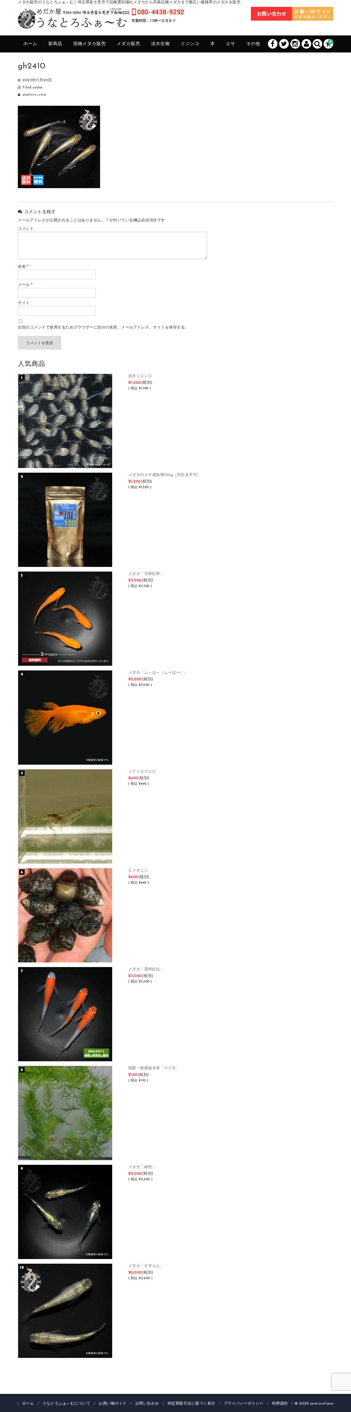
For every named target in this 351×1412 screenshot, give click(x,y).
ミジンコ (190, 44)
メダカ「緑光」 (142, 1167)
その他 (253, 44)
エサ (230, 44)
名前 (23, 267)
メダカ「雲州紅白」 (146, 969)
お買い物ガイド (113, 1404)
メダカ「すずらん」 (146, 1266)
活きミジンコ (140, 376)
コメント (26, 229)
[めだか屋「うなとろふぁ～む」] (101, 22)
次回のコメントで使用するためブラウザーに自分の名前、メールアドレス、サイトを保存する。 (103, 327)
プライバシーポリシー (244, 1404)
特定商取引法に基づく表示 (191, 1404)
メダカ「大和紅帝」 (146, 574)
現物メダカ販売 (89, 44)
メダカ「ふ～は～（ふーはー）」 (158, 673)
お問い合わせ (147, 1404)
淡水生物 (160, 44)
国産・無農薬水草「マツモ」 (154, 1068)
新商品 (55, 44)
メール (25, 285)
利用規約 (280, 1404)
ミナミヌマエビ (142, 772)
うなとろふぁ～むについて (66, 1404)
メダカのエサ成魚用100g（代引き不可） (164, 475)
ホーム (30, 44)
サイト (24, 303)
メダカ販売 (128, 44)
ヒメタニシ (138, 870)
